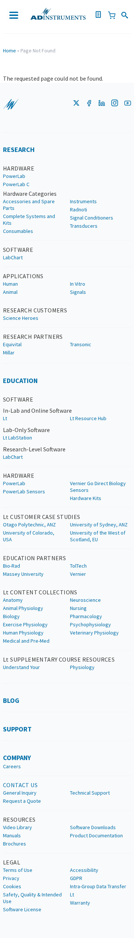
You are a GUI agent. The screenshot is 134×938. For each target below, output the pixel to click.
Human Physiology (23, 632)
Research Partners (33, 336)
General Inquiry (19, 792)
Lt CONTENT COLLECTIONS (40, 592)
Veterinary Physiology (94, 632)
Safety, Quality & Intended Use (32, 898)
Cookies (12, 886)
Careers (12, 766)
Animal (10, 292)
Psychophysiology (90, 624)
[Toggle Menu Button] (13, 15)
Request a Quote (22, 801)
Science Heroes (20, 318)
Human (10, 283)
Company (17, 757)
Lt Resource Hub (88, 418)
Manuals (12, 835)
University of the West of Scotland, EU (97, 536)
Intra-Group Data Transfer (98, 886)
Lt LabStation (17, 437)
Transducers (84, 226)
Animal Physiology (23, 608)
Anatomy (13, 600)
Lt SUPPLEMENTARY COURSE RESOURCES (59, 659)
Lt (5, 418)
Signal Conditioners (91, 217)
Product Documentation (96, 835)
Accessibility (84, 870)
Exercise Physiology (25, 624)
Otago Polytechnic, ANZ (29, 524)
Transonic (80, 344)
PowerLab (14, 176)
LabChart (13, 257)
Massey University (23, 574)
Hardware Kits (85, 498)
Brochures (14, 843)
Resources (19, 819)
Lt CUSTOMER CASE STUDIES (41, 516)
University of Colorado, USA (28, 536)
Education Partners (34, 558)
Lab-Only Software (26, 430)
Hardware (18, 168)
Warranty (80, 902)
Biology (11, 616)
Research (19, 149)
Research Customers (35, 310)
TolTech (78, 565)
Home (9, 50)
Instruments (83, 201)
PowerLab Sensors (24, 491)
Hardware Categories (30, 193)
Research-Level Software (34, 449)
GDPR (76, 878)
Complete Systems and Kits (29, 219)
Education (20, 380)
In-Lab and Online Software (37, 410)
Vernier (78, 574)
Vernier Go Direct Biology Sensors (98, 486)
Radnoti (78, 209)
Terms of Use (17, 870)
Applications (23, 276)
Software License (22, 909)
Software (18, 249)
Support (17, 729)
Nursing (78, 608)
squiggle (11, 104)
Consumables (18, 231)
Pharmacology (86, 616)
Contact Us (20, 785)
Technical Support (90, 792)
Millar (9, 352)
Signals (78, 292)
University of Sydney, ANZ (99, 524)
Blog (11, 700)
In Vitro (77, 283)
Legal (11, 862)
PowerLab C (16, 184)
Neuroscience (85, 600)
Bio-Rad (11, 565)
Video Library (17, 827)
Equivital (12, 344)
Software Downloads (93, 827)
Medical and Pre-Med (26, 640)
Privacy (11, 878)
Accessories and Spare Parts (29, 204)
